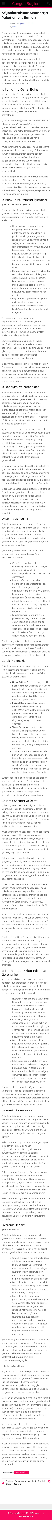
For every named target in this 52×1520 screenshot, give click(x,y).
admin (15, 26)
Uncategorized (21, 1472)
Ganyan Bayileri (25, 3)
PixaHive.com (26, 1516)
